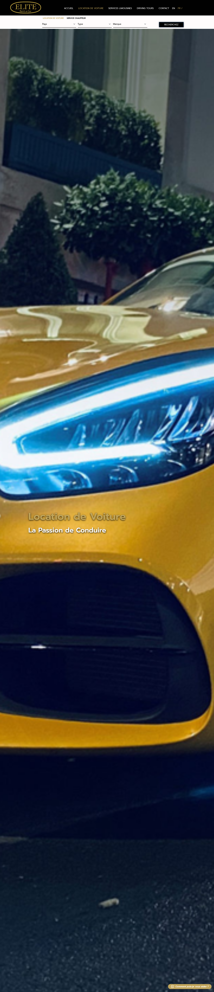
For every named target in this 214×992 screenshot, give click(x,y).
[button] (190, 986)
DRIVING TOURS (145, 8)
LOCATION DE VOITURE (90, 8)
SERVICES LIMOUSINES (120, 8)
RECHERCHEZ (171, 24)
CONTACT (164, 8)
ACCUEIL (68, 8)
